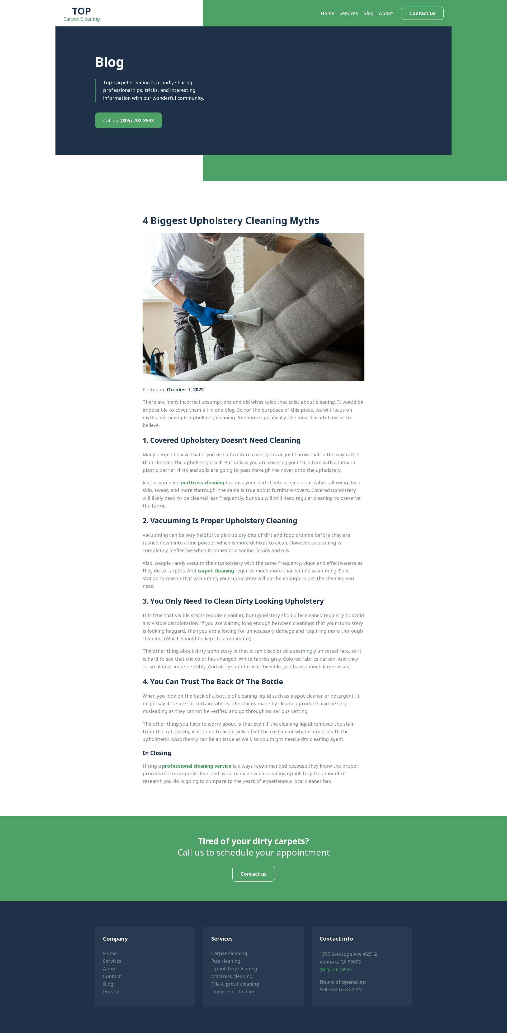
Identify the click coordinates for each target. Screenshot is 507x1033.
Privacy (111, 991)
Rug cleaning (225, 961)
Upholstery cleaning (234, 968)
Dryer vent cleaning (233, 991)
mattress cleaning (202, 482)
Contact (112, 976)
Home (327, 13)
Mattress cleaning (231, 976)
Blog (368, 13)
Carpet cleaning (229, 953)
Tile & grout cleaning (235, 984)
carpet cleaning (216, 570)
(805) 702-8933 (128, 120)
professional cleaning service (196, 766)
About (386, 13)
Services (349, 13)
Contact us (422, 13)
